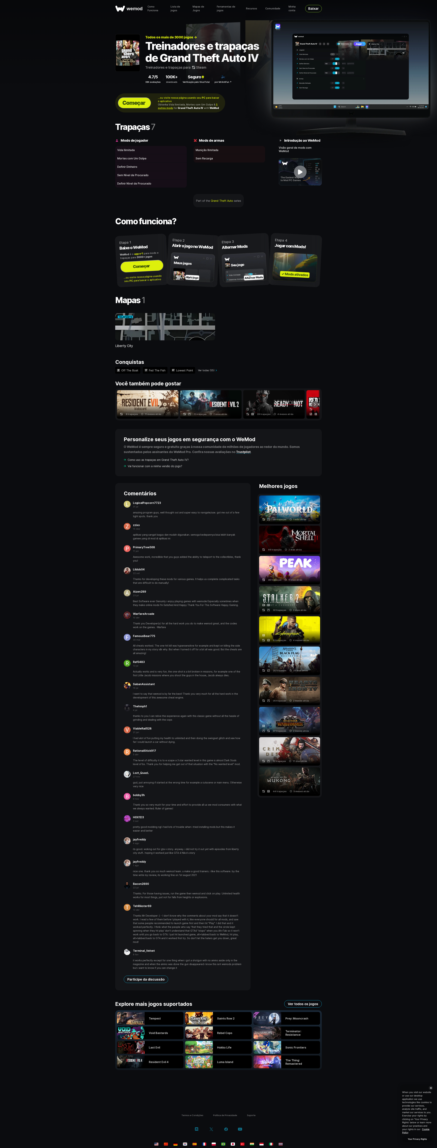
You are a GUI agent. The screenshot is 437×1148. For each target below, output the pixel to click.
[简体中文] (166, 1144)
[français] (204, 1144)
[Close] (431, 1088)
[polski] (214, 1144)
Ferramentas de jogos (226, 8)
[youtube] (240, 1129)
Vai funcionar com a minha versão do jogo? (155, 466)
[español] (195, 1144)
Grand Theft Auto (222, 200)
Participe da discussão (146, 979)
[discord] (196, 1129)
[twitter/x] (211, 1129)
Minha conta (291, 8)
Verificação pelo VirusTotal (196, 82)
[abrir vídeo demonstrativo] (300, 172)
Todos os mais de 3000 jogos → (171, 37)
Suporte (251, 1115)
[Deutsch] (175, 1144)
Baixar (313, 8)
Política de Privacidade (225, 1115)
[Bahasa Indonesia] (261, 1144)
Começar (133, 103)
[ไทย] (281, 1144)
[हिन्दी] (252, 1144)
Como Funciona (152, 8)
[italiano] (271, 1144)
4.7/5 (153, 76)
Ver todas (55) (206, 370)
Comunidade (272, 8)
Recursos (251, 8)
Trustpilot (243, 452)
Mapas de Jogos (198, 8)
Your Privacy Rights (417, 1139)
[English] (156, 1144)
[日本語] (233, 1144)
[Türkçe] (242, 1144)
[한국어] (185, 1144)
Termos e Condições (192, 1115)
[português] (223, 1144)
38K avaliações (153, 82)
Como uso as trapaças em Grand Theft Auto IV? (158, 460)
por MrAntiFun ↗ (223, 82)
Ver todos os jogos (303, 1004)
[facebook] (226, 1130)
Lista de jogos (175, 8)
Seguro (194, 76)
